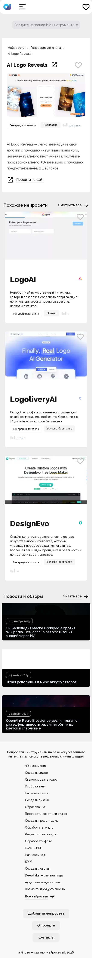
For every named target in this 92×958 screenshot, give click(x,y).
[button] (22, 7)
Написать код (35, 855)
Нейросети (16, 47)
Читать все (72, 596)
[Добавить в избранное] (78, 65)
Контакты (46, 937)
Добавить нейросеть (46, 913)
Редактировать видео (41, 834)
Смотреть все (70, 205)
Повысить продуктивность (45, 889)
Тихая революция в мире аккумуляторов (41, 682)
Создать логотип (37, 868)
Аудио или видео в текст (44, 882)
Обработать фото (38, 841)
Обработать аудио (39, 827)
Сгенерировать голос (41, 779)
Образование (35, 807)
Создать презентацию (42, 820)
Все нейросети (36, 896)
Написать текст (36, 793)
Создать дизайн (37, 800)
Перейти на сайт (30, 180)
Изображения (35, 786)
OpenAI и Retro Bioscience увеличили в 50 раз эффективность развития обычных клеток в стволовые (41, 724)
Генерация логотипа (46, 47)
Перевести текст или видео (46, 813)
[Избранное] (86, 7)
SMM (28, 861)
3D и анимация (35, 766)
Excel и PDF (33, 848)
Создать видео (36, 772)
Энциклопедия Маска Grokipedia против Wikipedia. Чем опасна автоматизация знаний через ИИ (41, 632)
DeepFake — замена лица (44, 875)
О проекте (46, 925)
